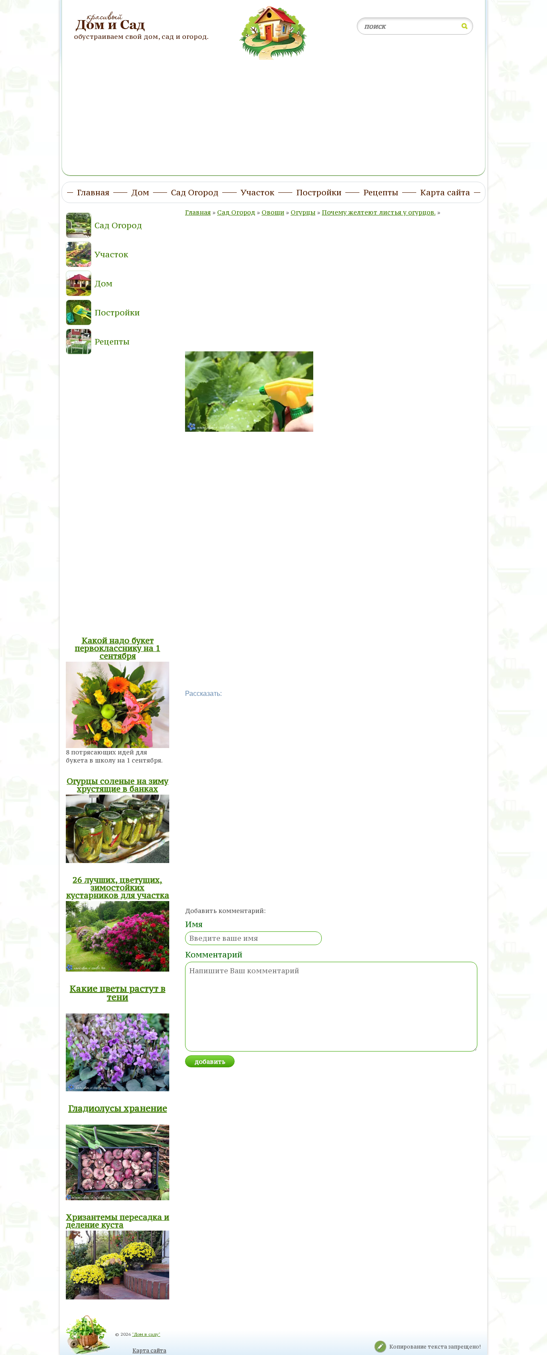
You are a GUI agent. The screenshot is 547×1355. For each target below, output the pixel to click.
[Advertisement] (273, 112)
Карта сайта (149, 1350)
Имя (194, 924)
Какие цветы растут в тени (117, 993)
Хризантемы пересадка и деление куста (117, 1221)
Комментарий (213, 954)
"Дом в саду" (146, 1334)
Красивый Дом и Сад (111, 22)
